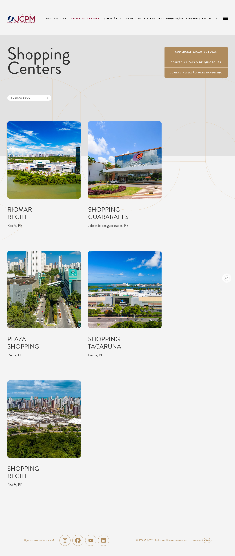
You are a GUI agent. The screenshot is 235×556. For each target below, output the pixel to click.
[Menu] (225, 18)
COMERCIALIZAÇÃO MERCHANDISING (196, 72)
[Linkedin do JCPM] (103, 540)
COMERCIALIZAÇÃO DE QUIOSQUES (196, 62)
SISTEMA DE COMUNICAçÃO (163, 18)
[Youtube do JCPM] (90, 540)
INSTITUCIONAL (57, 18)
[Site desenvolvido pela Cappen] (206, 540)
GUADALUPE (132, 18)
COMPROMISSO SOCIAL (202, 18)
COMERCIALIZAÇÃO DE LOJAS (196, 52)
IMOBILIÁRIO (111, 18)
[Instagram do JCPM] (64, 540)
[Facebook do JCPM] (77, 540)
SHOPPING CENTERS (85, 18)
